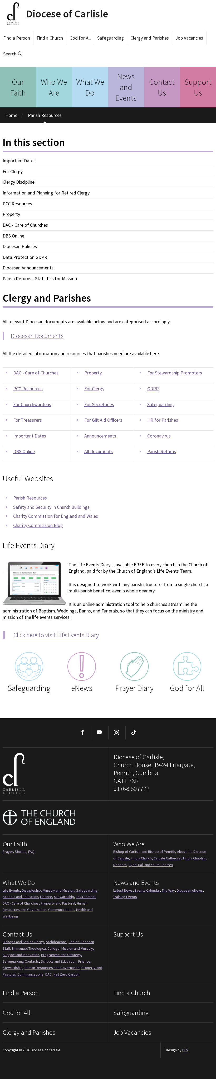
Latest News (123, 890)
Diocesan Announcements (28, 267)
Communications (61, 909)
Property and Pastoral (58, 903)
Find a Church (50, 38)
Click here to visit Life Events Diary (56, 635)
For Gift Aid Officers (103, 420)
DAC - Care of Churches (25, 225)
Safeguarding (110, 38)
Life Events (11, 890)
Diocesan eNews (190, 890)
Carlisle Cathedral (167, 858)
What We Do (90, 87)
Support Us (198, 87)
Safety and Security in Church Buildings (51, 507)
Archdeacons (56, 941)
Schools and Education (20, 896)
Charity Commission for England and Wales (55, 516)
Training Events (125, 896)
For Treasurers (27, 420)
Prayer (8, 851)
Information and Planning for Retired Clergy (46, 193)
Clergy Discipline (19, 182)
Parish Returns (161, 451)
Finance (46, 896)
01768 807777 (132, 788)
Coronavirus (159, 436)
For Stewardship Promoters (174, 373)
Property (11, 214)
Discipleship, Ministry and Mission (48, 890)
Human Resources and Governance (52, 967)
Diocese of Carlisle (67, 13)
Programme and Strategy (61, 954)
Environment (86, 896)
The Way (168, 890)
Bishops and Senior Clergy (23, 941)
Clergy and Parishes (149, 38)
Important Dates (19, 160)
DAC (48, 974)
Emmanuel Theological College (36, 948)
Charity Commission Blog (38, 525)
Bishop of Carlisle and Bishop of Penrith (144, 851)
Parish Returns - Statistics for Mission (40, 278)
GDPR (153, 389)
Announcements (100, 436)
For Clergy (13, 171)
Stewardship (64, 896)
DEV (185, 1050)
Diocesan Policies (20, 246)
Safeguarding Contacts (21, 961)
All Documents (98, 451)
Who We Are (54, 87)
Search (9, 54)
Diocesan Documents (37, 336)
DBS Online (13, 236)
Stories (20, 851)
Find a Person (16, 38)
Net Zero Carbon (66, 974)
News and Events (125, 87)
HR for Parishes (162, 420)
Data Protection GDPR (25, 257)
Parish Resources (45, 115)
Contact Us (162, 87)
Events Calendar (147, 890)
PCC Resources (17, 203)
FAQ (31, 851)
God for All (80, 38)
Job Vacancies (189, 38)
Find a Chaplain (194, 858)
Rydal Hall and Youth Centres (151, 864)
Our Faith (18, 87)
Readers (120, 864)
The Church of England (39, 817)
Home (11, 115)
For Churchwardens (32, 404)
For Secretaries (99, 404)
